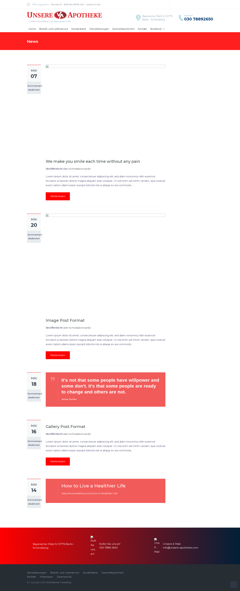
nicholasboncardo (79, 168)
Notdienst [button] (156, 28)
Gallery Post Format (65, 426)
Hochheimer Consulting (58, 582)
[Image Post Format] (105, 263)
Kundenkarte (78, 28)
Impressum (46, 576)
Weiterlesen (57, 196)
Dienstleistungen (99, 28)
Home (32, 28)
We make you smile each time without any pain (93, 161)
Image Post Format (65, 320)
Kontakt (142, 28)
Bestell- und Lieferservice (53, 28)
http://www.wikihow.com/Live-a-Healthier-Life (89, 493)
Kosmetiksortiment (123, 28)
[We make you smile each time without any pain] (105, 109)
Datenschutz (64, 576)
